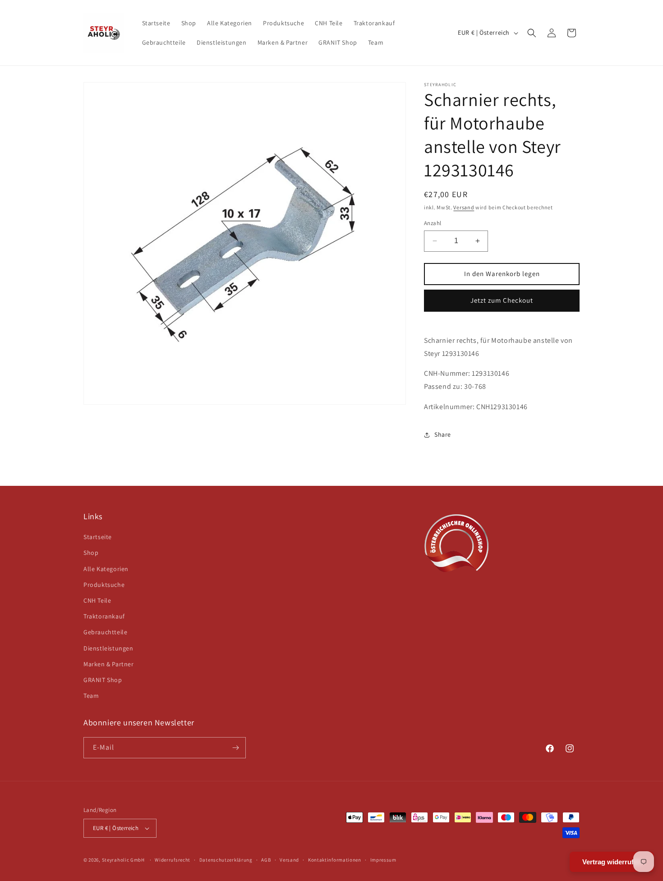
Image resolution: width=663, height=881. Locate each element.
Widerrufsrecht (172, 860)
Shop (90, 553)
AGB (266, 860)
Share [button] (442, 434)
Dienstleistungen (108, 648)
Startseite (97, 537)
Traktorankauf (104, 616)
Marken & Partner (108, 664)
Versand (463, 207)
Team (91, 696)
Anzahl (432, 223)
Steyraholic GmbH (123, 860)
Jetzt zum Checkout (501, 300)
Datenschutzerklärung (226, 860)
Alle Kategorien (106, 569)
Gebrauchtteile (105, 632)
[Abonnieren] (235, 747)
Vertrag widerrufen (611, 862)
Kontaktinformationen (334, 860)
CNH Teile (97, 600)
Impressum (383, 860)
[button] (532, 33)
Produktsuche (103, 585)
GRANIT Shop (102, 680)
